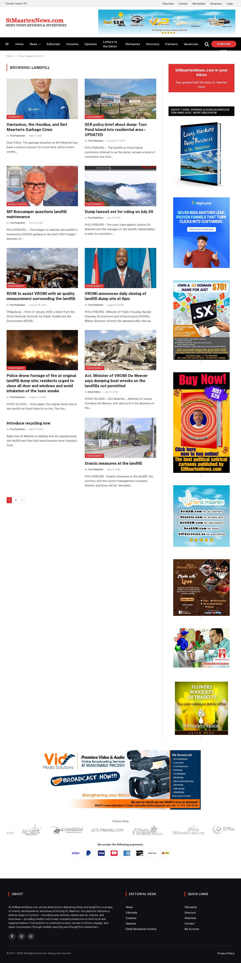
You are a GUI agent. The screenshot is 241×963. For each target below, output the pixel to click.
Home (19, 44)
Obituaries (132, 44)
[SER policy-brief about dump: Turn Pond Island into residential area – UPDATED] (120, 99)
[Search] (207, 44)
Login (230, 3)
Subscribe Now (224, 45)
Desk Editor (94, 392)
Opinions (91, 44)
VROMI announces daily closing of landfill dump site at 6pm (115, 296)
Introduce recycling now (28, 423)
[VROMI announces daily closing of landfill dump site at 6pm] (120, 268)
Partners (171, 44)
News (33, 44)
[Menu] (7, 44)
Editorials (53, 44)
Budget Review (17, 204)
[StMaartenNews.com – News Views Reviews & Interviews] (36, 22)
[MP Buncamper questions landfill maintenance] (42, 186)
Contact (183, 3)
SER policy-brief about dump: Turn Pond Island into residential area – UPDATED (116, 129)
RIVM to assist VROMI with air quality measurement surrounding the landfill (41, 296)
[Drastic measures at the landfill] (120, 438)
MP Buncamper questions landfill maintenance (37, 214)
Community (15, 117)
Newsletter (199, 3)
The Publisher (17, 135)
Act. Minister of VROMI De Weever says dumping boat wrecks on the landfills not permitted (116, 380)
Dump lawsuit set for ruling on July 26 (119, 211)
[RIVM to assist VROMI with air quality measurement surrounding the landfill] (42, 268)
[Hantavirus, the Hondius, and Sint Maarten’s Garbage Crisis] (42, 99)
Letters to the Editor (110, 44)
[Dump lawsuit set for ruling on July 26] (120, 186)
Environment (94, 117)
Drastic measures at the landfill (113, 463)
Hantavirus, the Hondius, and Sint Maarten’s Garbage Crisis (37, 127)
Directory (152, 44)
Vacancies (216, 3)
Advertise (168, 3)
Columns (72, 44)
